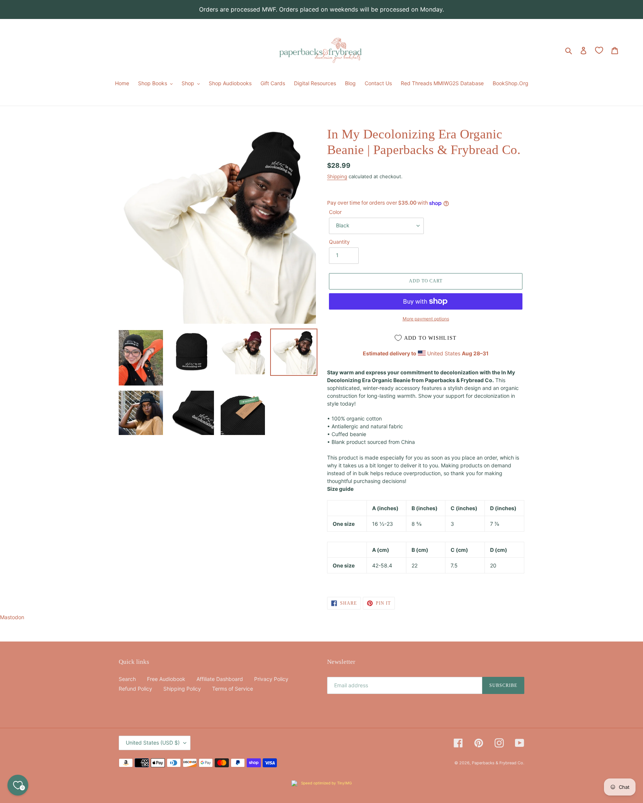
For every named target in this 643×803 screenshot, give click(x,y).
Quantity (339, 242)
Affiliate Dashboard (219, 679)
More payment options (426, 318)
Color (335, 212)
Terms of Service (232, 688)
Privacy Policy (271, 679)
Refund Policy (135, 688)
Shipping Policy (182, 688)
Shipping (337, 176)
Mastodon (12, 617)
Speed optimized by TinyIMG (326, 783)
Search (127, 679)
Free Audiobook (166, 679)
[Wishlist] (599, 50)
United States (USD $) (153, 742)
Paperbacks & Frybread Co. (498, 762)
